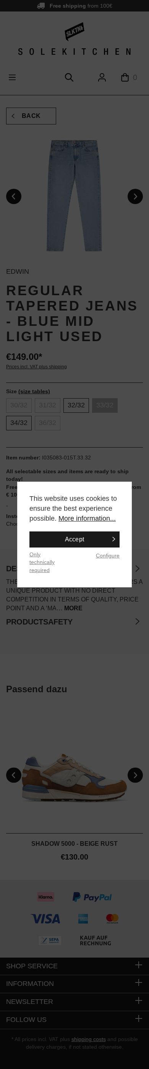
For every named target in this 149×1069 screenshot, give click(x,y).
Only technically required (42, 562)
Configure (108, 555)
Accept (74, 539)
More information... (87, 518)
